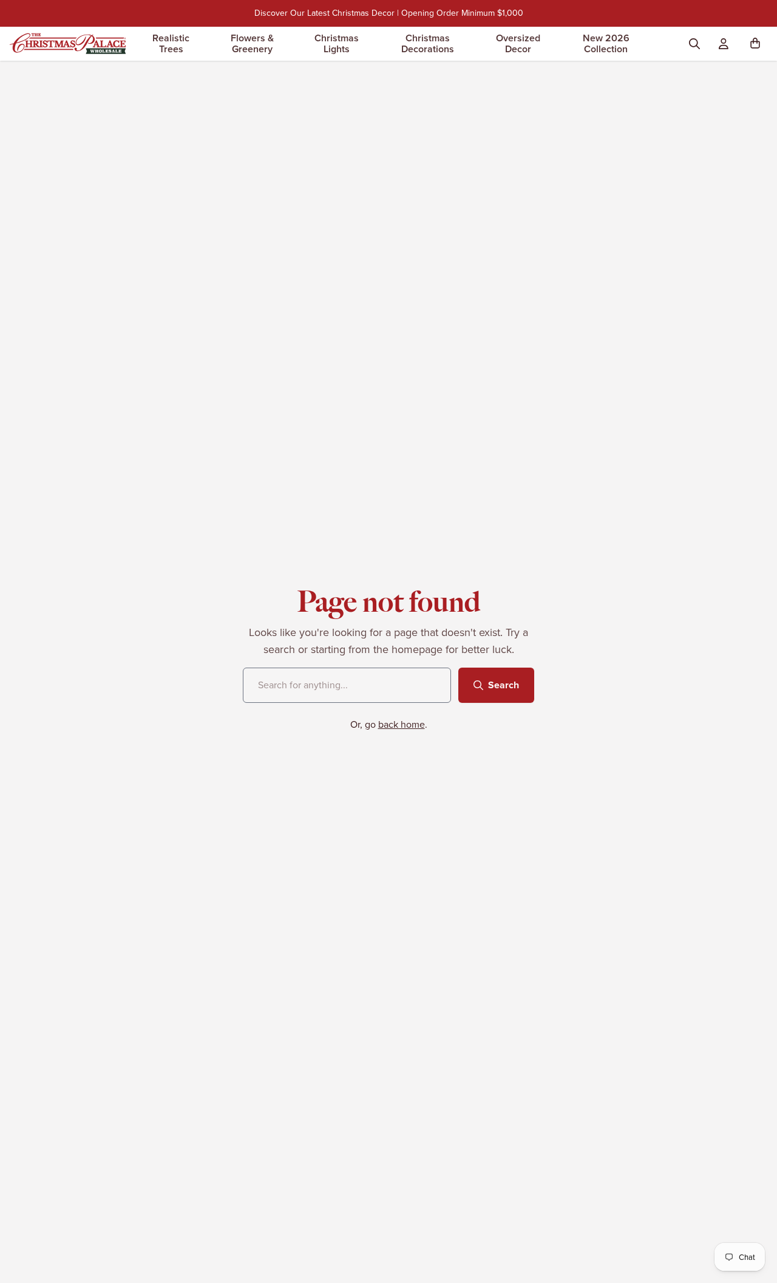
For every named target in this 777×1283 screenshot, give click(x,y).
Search (503, 685)
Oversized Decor (518, 43)
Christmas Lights (336, 43)
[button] (757, 44)
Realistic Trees (170, 43)
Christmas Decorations (427, 43)
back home (401, 724)
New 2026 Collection (606, 43)
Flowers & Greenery (252, 43)
